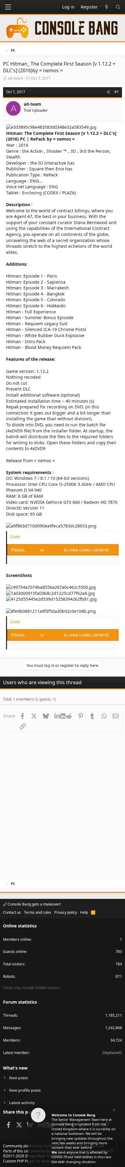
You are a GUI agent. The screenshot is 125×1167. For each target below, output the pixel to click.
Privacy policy (65, 912)
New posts (18, 1078)
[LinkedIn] (57, 716)
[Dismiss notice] (113, 1111)
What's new (15, 1068)
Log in (33, 550)
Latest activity (22, 1102)
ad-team (15, 78)
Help (84, 912)
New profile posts (25, 1090)
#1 (116, 91)
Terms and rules (37, 912)
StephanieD (112, 1052)
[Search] (118, 7)
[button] (8, 7)
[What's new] (106, 7)
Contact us (12, 912)
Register (55, 550)
